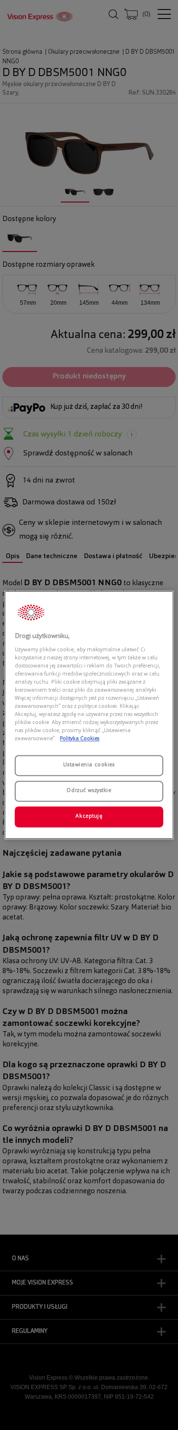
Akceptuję (88, 817)
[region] (88, 714)
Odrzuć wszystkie (88, 791)
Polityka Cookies (79, 739)
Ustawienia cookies (88, 765)
